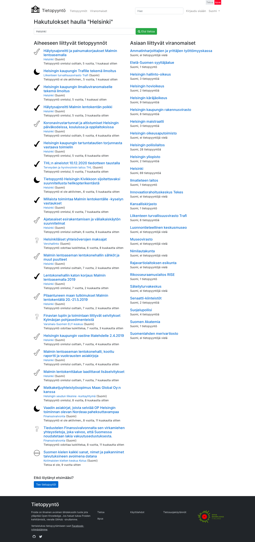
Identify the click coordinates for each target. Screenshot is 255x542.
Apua (217, 2)
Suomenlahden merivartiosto (154, 333)
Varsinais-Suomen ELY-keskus (63, 324)
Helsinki (49, 59)
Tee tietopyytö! (46, 484)
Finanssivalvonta (54, 416)
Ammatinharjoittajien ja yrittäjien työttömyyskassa (171, 51)
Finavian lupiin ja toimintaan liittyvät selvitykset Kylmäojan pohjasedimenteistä (82, 317)
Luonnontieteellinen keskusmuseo (158, 227)
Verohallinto (51, 243)
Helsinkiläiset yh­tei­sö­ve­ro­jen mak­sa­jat (75, 239)
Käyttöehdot (137, 512)
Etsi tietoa (148, 31)
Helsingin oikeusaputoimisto (153, 133)
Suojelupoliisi (141, 310)
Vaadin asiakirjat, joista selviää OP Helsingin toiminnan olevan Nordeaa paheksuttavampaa (81, 410)
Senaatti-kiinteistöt (146, 298)
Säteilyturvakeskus (146, 286)
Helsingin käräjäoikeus (148, 98)
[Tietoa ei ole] (37, 453)
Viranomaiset (98, 11)
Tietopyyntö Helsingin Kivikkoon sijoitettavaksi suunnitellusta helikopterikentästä (82, 181)
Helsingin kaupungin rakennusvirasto (160, 110)
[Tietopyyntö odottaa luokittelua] (37, 240)
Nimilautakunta (142, 251)
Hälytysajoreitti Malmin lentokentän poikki (78, 107)
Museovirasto (141, 239)
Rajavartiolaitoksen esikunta (153, 263)
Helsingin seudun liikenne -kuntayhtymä (70, 396)
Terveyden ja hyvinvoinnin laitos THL (68, 167)
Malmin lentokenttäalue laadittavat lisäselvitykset (84, 372)
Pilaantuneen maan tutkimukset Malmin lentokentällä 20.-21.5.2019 (76, 297)
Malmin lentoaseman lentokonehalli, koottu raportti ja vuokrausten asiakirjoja (79, 353)
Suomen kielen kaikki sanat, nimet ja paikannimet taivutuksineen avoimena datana (84, 454)
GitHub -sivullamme (66, 519)
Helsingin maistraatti (147, 121)
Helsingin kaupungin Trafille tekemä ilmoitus (80, 71)
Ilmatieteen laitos (144, 180)
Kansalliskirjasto (143, 204)
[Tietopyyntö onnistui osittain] (37, 52)
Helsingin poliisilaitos (147, 145)
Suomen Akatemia (145, 322)
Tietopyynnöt (78, 11)
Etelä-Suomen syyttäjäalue (152, 62)
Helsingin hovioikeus (147, 86)
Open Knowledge (51, 515)
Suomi (213, 11)
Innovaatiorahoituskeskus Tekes (156, 192)
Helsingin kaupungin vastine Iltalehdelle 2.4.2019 (84, 336)
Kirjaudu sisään (196, 11)
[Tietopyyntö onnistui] (37, 88)
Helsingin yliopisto (145, 157)
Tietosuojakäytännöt (174, 512)
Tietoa (209, 2)
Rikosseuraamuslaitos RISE (152, 275)
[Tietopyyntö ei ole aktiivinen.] (37, 72)
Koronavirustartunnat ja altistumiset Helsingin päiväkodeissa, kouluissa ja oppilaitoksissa (81, 125)
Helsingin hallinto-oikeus (150, 74)
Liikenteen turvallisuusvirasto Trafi (66, 75)
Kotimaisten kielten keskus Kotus (65, 460)
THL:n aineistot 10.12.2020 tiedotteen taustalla (82, 163)
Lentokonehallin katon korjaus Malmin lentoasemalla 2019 (75, 277)
